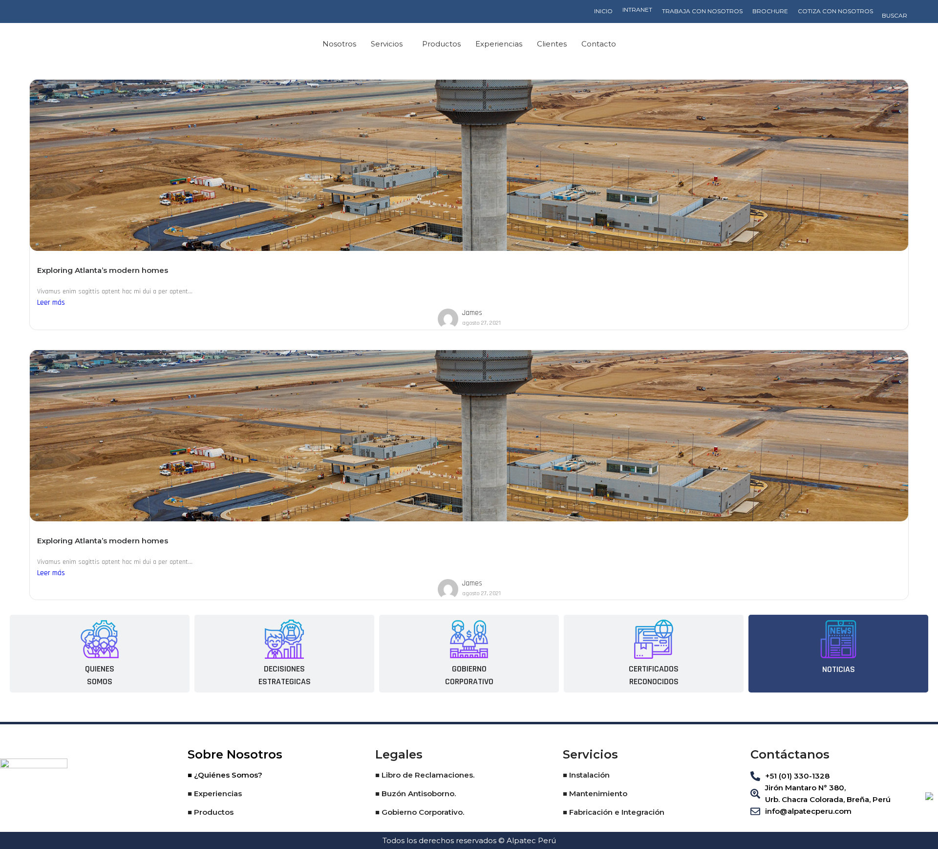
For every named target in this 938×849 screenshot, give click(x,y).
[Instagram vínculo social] (858, 44)
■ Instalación (586, 775)
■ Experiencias (215, 793)
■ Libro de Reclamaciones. (424, 775)
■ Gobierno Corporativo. (419, 812)
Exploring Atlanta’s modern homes (102, 270)
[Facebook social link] (843, 44)
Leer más (51, 302)
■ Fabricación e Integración (613, 812)
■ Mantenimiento (595, 793)
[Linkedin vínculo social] (872, 44)
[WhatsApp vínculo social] (886, 44)
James (472, 312)
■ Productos (211, 812)
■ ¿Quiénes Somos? (225, 775)
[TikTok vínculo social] (900, 44)
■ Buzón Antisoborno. (415, 793)
